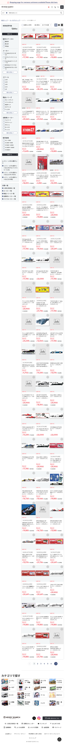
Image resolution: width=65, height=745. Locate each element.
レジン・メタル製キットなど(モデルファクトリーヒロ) (11, 168)
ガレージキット (9, 100)
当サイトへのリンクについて (52, 734)
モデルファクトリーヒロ (11, 57)
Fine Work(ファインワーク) (11, 61)
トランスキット (9, 102)
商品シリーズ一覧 (9, 194)
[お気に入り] (52, 7)
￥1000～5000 (9, 142)
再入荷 (7, 44)
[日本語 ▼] (49, 7)
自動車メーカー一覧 (10, 196)
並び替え (37, 25)
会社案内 (7, 734)
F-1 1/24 (7, 109)
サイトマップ (32, 738)
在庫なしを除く (28, 25)
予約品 (7, 46)
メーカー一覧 (8, 191)
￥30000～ (8, 150)
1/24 (6, 82)
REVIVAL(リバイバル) (10, 65)
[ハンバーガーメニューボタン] (62, 7)
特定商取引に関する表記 (35, 734)
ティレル (7, 129)
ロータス (7, 127)
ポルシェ (7, 125)
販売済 (7, 41)
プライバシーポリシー (20, 734)
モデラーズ (8, 107)
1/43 (6, 84)
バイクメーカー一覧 (10, 199)
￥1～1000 (8, 140)
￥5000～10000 (9, 145)
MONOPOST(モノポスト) (11, 68)
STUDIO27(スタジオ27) (10, 53)
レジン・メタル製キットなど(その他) (10, 178)
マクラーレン (8, 122)
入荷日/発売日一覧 (9, 188)
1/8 (6, 89)
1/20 (6, 79)
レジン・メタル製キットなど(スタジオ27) (10, 173)
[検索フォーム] (58, 7)
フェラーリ (8, 120)
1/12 (6, 87)
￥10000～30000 (9, 147)
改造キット (8, 104)
